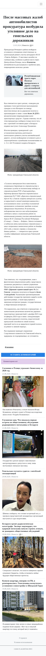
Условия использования (23, 642)
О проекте (23, 638)
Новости (25, 45)
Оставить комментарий (23, 355)
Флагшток (9, 347)
